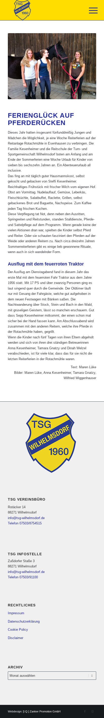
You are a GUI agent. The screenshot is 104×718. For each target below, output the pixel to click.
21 (92, 93)
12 (56, 93)
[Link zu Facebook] (85, 711)
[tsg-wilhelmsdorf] (43, 10)
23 (38, 98)
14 (64, 93)
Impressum (16, 613)
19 (84, 93)
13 (60, 93)
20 (88, 93)
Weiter (84, 66)
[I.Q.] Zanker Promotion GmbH (42, 711)
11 (52, 93)
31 (70, 98)
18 (80, 93)
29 (62, 98)
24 (42, 98)
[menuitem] (89, 11)
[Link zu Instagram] (92, 711)
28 (58, 98)
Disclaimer (15, 638)
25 (46, 98)
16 (72, 93)
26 (50, 98)
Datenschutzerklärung (24, 621)
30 (66, 98)
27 (54, 98)
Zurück (19, 66)
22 (34, 98)
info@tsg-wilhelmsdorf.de (26, 518)
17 (76, 93)
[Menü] (89, 11)
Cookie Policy (18, 629)
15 (68, 93)
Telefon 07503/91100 (23, 577)
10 (48, 93)
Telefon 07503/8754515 (25, 523)
